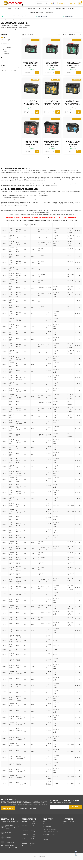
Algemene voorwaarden (49, 834)
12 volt (6, 61)
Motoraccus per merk (68, 821)
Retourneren (46, 837)
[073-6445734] (78, 851)
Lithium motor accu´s (36, 13)
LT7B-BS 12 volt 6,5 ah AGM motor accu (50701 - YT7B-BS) (31, 64)
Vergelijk (27, 72)
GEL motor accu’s (18, 8)
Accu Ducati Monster (20, 20)
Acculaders (49, 13)
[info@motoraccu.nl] (78, 853)
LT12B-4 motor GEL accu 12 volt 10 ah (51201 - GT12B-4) (31, 142)
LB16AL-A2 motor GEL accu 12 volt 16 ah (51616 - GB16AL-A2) (51, 142)
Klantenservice (8, 808)
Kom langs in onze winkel (27, 808)
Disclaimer (45, 839)
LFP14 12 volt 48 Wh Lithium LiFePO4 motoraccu (72, 142)
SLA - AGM (7, 47)
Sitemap (45, 842)
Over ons (45, 821)
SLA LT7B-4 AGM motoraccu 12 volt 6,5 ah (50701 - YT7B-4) (31, 103)
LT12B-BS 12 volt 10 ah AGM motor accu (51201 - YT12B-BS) (72, 64)
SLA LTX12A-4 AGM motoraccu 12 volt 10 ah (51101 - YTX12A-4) (72, 103)
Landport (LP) (6, 40)
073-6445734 (8, 833)
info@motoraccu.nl (52, 202)
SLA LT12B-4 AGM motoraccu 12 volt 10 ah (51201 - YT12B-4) (52, 103)
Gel (5, 51)
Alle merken (6, 37)
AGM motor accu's (48, 8)
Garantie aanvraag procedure (50, 831)
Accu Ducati (9, 20)
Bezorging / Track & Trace (49, 829)
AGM (5, 49)
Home (9, 8)
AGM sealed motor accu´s (33, 8)
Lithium (6, 53)
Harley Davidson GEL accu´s (65, 8)
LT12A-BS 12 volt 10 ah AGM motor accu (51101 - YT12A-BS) (52, 64)
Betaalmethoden (47, 826)
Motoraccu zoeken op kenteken (71, 824)
